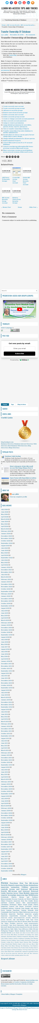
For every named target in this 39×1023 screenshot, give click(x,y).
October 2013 (5, 685)
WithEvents (33, 895)
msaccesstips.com (32, 980)
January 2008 (5, 839)
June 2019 (4, 613)
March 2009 (5, 806)
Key (17, 912)
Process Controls (18, 899)
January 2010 (5, 784)
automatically (18, 951)
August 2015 (5, 673)
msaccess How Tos (20, 901)
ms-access (8, 953)
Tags (12, 404)
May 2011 (4, 745)
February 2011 (6, 753)
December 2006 (6, 863)
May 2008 (4, 830)
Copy (10, 925)
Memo (13, 945)
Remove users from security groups (15, 112)
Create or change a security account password (18, 119)
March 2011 (5, 750)
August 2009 (5, 796)
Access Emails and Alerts (19, 932)
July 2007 (4, 854)
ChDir (36, 936)
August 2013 (5, 690)
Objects (13, 897)
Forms (4, 883)
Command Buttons (7, 908)
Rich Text (3, 949)
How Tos (24, 883)
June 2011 (4, 743)
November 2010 (6, 760)
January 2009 (5, 810)
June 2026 (4, 512)
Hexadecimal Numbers (11, 944)
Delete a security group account (14, 116)
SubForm (7, 929)
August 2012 (5, 709)
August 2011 (5, 738)
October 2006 (5, 868)
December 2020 (6, 584)
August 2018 (5, 637)
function (28, 931)
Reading (31, 947)
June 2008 (4, 827)
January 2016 (5, 661)
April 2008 (4, 832)
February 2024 (6, 531)
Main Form (8, 945)
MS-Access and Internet (19, 891)
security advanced (32, 917)
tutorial (9, 933)
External (26, 942)
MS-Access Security (27, 25)
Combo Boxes (33, 901)
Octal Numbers (34, 945)
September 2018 (6, 635)
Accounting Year (29, 934)
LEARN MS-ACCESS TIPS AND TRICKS (19, 8)
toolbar (13, 955)
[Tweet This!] (10, 157)
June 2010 (4, 772)
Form (3, 910)
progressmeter (33, 923)
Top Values (4, 923)
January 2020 (5, 596)
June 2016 (4, 654)
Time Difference (23, 929)
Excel (14, 925)
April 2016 (4, 659)
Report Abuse (8, 959)
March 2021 (5, 577)
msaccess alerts (22, 953)
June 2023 (4, 550)
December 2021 (6, 570)
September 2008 (6, 820)
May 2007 (4, 859)
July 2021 (4, 574)
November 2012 (6, 704)
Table (11, 929)
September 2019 (6, 606)
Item (15, 921)
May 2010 (4, 774)
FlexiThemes (9, 1008)
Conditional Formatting (24, 938)
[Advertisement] (19, 279)
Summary (19, 949)
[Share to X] (7, 161)
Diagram (32, 940)
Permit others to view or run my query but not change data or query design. (18, 135)
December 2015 (6, 663)
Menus (25, 921)
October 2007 (5, 847)
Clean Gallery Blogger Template (11, 994)
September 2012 (6, 707)
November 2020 (6, 586)
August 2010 (5, 767)
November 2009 (6, 789)
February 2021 (6, 579)
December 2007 (6, 842)
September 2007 (6, 849)
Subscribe (19, 354)
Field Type (29, 919)
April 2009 (4, 803)
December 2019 (6, 598)
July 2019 (4, 610)
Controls (17, 908)
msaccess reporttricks (9, 916)
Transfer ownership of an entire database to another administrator (18, 131)
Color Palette (4, 938)
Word (12, 951)
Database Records (6, 940)
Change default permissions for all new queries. (19, 138)
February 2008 (6, 837)
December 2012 (6, 702)
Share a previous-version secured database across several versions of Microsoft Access (18, 151)
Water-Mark (8, 951)
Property (9, 901)
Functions (14, 883)
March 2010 (5, 779)
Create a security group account (14, 108)
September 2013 (6, 688)
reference (35, 953)
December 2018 (6, 627)
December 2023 (6, 536)
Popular (5, 404)
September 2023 (6, 543)
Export (21, 942)
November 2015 (6, 666)
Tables (16, 929)
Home (4, 25)
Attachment (10, 936)
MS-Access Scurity (13, 25)
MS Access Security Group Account (5, 200)
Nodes (29, 921)
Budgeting (31, 936)
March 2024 (5, 529)
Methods (35, 925)
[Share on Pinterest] (15, 157)
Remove (36, 947)
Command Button (26, 916)
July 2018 (4, 639)
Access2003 (21, 934)
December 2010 (6, 757)
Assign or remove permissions (13, 123)
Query (18, 903)
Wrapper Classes (14, 931)
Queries (9, 893)
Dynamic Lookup (5, 942)
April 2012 (4, 719)
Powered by (14, 360)
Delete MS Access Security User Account (26, 181)
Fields (26, 925)
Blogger (23, 874)
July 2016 (4, 651)
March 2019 (5, 620)
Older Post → (33, 207)
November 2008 (6, 815)
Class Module (24, 893)
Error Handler (15, 942)
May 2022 (4, 562)
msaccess (14, 953)
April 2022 (4, 565)
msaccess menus (6, 917)
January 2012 (5, 726)
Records (29, 927)
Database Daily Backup (13, 456)
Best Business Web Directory (18, 446)
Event (25, 904)
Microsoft (4, 927)
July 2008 (4, 825)
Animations (33, 885)
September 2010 (6, 765)
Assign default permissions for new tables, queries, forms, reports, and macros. (17, 125)
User (36, 949)
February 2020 (6, 594)
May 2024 (4, 524)
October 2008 (5, 818)
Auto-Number (21, 919)
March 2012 (5, 721)
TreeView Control (31, 906)
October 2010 (5, 762)
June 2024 (4, 521)
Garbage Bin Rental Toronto (19, 1009)
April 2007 (4, 861)
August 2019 (5, 608)
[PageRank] (15, 331)
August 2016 (5, 649)
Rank (27, 947)
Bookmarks (25, 936)
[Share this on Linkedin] (18, 157)
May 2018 (4, 644)
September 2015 (6, 671)
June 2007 (4, 856)
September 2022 (6, 557)
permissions (5, 70)
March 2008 (5, 834)
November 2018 (6, 630)
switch (7, 955)
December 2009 (6, 786)
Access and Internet (18, 889)
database (22, 931)
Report (36, 916)
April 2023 (4, 555)
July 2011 (4, 741)
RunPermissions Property (12, 140)
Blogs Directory (14, 447)
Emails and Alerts (31, 908)
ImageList (11, 921)
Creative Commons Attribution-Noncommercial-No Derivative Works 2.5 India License (18, 984)
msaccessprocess (19, 917)
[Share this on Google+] (12, 157)
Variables (12, 923)
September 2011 (6, 736)
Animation (3, 936)
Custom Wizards (27, 910)
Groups (3, 944)
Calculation (4, 904)
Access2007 (4, 925)
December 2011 (6, 729)
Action (36, 934)
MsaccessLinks (6, 899)
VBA (23, 903)
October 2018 (5, 632)
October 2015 (5, 668)
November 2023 (6, 538)
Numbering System (14, 927)
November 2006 (6, 866)
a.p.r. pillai (15, 494)
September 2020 (6, 591)
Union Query (31, 949)
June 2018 (4, 642)
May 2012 (4, 716)
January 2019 (5, 625)
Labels (24, 944)
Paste (12, 947)
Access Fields (30, 932)
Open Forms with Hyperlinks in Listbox (23, 478)
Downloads (4, 897)
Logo (29, 944)
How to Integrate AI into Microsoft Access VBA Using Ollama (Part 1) (21, 467)
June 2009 (4, 801)
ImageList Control (7, 906)
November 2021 (6, 572)
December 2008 (6, 813)
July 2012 (4, 712)
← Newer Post (6, 207)
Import (20, 944)
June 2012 (4, 714)
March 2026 (5, 519)
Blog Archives (22, 404)
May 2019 (4, 615)
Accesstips (12, 895)
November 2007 (6, 844)
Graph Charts (33, 904)
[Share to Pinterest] (11, 161)
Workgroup (4, 931)
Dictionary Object (16, 904)
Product (23, 947)
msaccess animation (10, 887)
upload (22, 955)
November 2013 (6, 683)
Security (35, 927)
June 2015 (4, 678)
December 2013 (6, 680)
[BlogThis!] (5, 161)
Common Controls (12, 938)
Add (14, 919)
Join (30, 925)
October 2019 (5, 603)
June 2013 (4, 695)
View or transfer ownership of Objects (16, 129)
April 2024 (4, 526)
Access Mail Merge (12, 934)
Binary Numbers (17, 936)
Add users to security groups (13, 110)
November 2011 (6, 731)
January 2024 (5, 533)
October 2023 (5, 541)
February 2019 (6, 623)
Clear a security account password (14, 121)
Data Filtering (34, 938)
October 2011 (5, 733)
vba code (26, 955)
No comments (30, 35)
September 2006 (6, 871)
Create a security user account (13, 106)
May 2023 (4, 553)
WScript (35, 929)
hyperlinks (31, 951)
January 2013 (5, 700)
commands (25, 951)
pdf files (29, 953)
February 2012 (6, 724)
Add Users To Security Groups (6, 179)
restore (3, 955)
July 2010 (4, 769)
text (10, 955)
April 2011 (4, 748)
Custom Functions (12, 910)
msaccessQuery (32, 903)
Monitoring (26, 945)
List (27, 944)
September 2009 (6, 793)
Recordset (35, 921)
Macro (33, 944)
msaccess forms (21, 885)
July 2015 (4, 675)
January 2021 (5, 582)
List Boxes (20, 906)
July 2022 (4, 560)
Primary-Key (17, 947)
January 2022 (5, 567)
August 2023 (5, 545)
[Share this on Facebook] (7, 157)
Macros (20, 921)
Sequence (9, 949)
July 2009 (4, 798)
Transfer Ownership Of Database (15, 31)
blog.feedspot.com (7, 442)
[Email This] (3, 161)
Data (22, 908)
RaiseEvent (23, 927)
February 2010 (6, 782)
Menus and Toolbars (28, 897)
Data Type (12, 912)
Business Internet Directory (23, 444)
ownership (12, 55)
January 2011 (5, 755)
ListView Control (7, 903)
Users (2, 951)
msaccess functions (16, 914)
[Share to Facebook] (9, 161)
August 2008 (5, 822)
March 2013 (5, 697)
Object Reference (25, 912)
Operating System (6, 947)
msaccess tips (22, 895)
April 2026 (4, 517)
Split (2, 929)
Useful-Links (7, 418)
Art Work (27, 899)
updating (17, 955)
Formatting (35, 942)
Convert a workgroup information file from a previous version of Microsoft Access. (18, 147)
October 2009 (5, 791)
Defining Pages (15, 940)
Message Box (19, 945)
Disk (37, 940)
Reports (11, 885)
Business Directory (7, 444)
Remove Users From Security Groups (16, 200)
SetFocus (14, 949)
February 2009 (6, 808)
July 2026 (4, 509)
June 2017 (4, 647)
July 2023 (4, 548)
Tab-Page (25, 949)
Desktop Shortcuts (25, 940)
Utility (31, 929)
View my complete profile (18, 497)
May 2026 (4, 514)
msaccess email (22, 923)
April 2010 (4, 777)
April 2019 (4, 618)
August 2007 (5, 851)
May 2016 (4, 656)
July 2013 (4, 692)
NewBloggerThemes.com (31, 1008)
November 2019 (6, 601)
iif (4, 953)
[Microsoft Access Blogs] (25, 442)
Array (15, 893)
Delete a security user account (13, 114)
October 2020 (5, 589)
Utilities (25, 887)
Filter (30, 942)
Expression (20, 925)
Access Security (6, 919)
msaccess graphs (31, 914)
